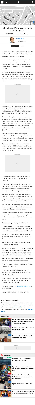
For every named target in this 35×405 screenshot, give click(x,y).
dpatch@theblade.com (21, 41)
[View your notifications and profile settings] (6, 2)
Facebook (14, 307)
